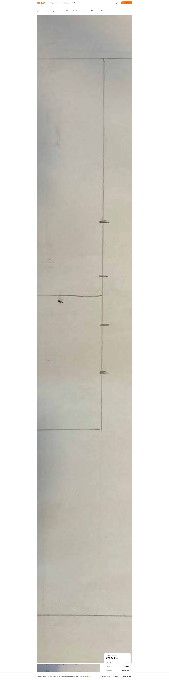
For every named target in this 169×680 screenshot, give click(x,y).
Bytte (38, 11)
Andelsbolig (125, 670)
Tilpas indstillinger (104, 676)
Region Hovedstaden (58, 11)
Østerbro (93, 11)
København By (70, 11)
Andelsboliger (46, 11)
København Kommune (82, 11)
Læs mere (87, 676)
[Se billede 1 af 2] (84, 339)
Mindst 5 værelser (103, 11)
